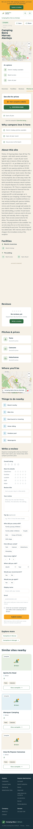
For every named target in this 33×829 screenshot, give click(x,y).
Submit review (16, 617)
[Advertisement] (16, 281)
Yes (6, 575)
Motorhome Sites (7, 790)
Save (20, 23)
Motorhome (24, 547)
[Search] (25, 13)
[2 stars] (8, 464)
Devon (19, 787)
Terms (27, 825)
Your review (8, 496)
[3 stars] (11, 464)
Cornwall (20, 781)
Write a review (16, 321)
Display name (8, 587)
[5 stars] (18, 464)
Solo (6, 535)
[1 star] (5, 464)
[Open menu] (30, 13)
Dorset (19, 801)
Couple (25, 531)
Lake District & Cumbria (21, 794)
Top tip (9, 515)
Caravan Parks (6, 784)
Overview (5, 89)
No (12, 575)
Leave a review (17, 7)
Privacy (22, 825)
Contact (4, 814)
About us (5, 811)
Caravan (14, 547)
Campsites (5, 781)
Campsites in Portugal (10, 640)
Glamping (8, 551)
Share (29, 23)
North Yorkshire (22, 784)
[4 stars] (15, 464)
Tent (6, 547)
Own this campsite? (16, 120)
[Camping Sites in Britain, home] (7, 13)
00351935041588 (17, 107)
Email (6, 595)
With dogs (8, 539)
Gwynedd (20, 790)
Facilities (13, 89)
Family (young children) (12, 526)
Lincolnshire (21, 798)
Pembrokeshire (22, 804)
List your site (21, 811)
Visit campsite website (18, 102)
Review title (8, 487)
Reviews (21, 89)
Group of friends (17, 535)
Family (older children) (12, 531)
